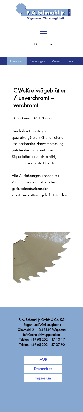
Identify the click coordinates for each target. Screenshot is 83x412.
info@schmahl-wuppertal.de (41, 334)
